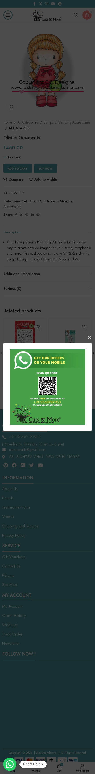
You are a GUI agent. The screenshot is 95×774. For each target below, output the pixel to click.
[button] (9, 764)
